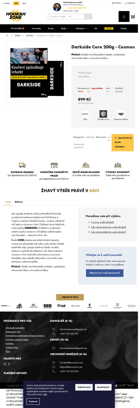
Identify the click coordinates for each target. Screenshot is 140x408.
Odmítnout (84, 387)
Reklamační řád (13, 331)
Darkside (118, 91)
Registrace (131, 3)
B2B (16, 3)
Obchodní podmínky (15, 327)
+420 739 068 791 (69, 333)
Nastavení (33, 401)
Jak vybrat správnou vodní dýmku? (108, 227)
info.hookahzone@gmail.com (73, 329)
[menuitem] (17, 28)
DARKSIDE (90, 137)
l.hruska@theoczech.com (71, 362)
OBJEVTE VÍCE (70, 297)
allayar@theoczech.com (71, 366)
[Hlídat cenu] (123, 142)
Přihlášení (117, 3)
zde (45, 394)
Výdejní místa (12, 347)
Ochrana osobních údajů (17, 339)
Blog (24, 3)
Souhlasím (103, 387)
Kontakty (7, 3)
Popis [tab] (8, 201)
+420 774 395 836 (69, 371)
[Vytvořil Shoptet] (116, 385)
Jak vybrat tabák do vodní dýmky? (108, 232)
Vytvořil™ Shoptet (126, 385)
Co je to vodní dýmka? (102, 222)
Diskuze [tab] (19, 201)
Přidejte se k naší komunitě (105, 273)
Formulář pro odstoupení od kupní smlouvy (25, 335)
